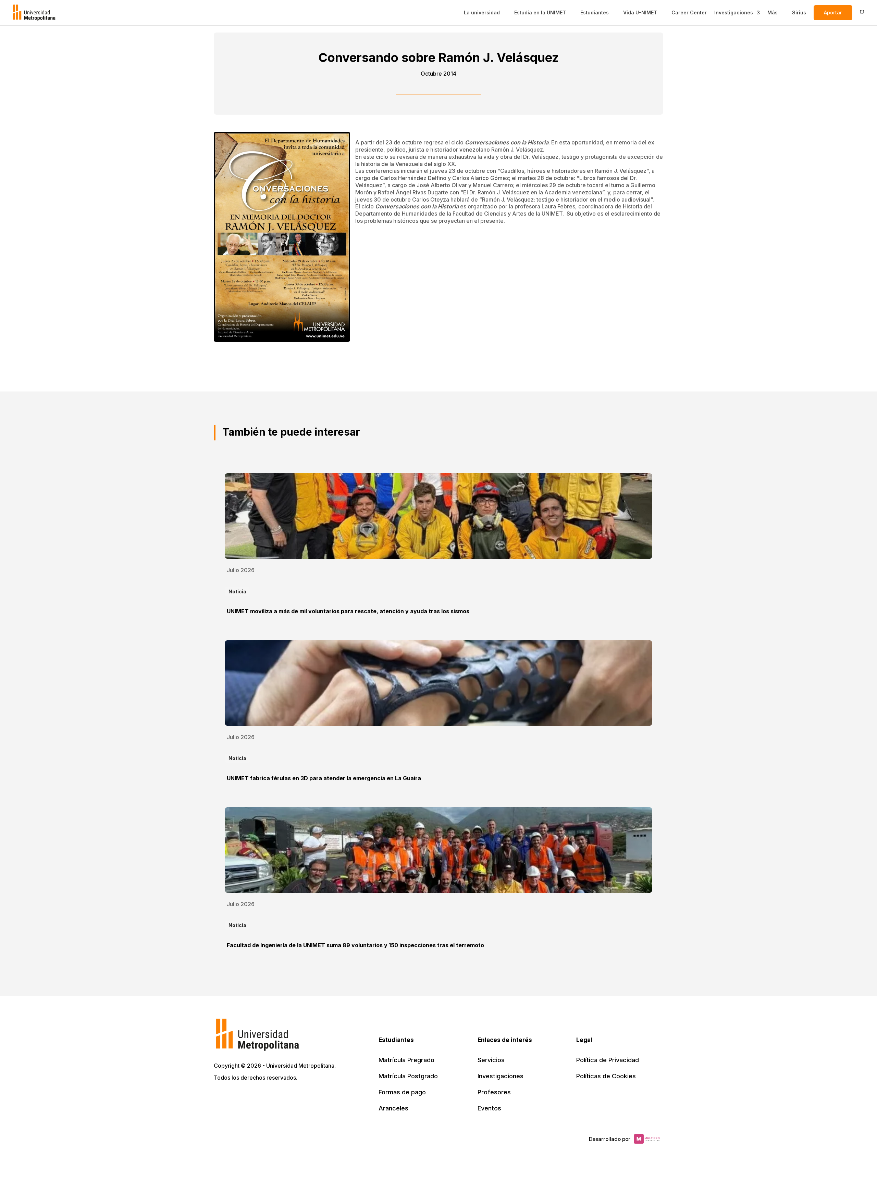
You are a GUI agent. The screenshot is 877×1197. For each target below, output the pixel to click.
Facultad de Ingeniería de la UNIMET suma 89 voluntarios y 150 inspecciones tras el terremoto (355, 945)
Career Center (689, 12)
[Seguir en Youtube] (265, 1097)
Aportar (833, 12)
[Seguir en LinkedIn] (250, 1097)
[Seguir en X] (220, 1097)
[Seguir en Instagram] (280, 1097)
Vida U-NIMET (640, 12)
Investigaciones (733, 12)
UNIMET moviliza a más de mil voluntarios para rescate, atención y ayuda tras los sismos (348, 611)
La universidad (482, 12)
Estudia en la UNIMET (540, 12)
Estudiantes (594, 12)
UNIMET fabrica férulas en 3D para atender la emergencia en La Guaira (324, 778)
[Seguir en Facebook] (235, 1097)
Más (772, 12)
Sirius (799, 12)
